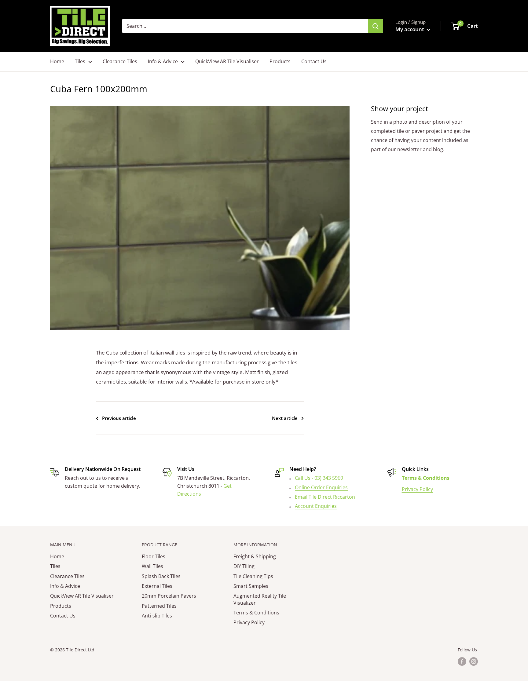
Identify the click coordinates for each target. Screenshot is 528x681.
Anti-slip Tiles (157, 615)
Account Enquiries (316, 506)
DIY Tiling (244, 566)
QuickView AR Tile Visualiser (227, 61)
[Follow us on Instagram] (473, 661)
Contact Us (314, 61)
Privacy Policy (417, 489)
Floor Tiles (153, 556)
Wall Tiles (152, 566)
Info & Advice (163, 61)
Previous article (119, 418)
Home (57, 61)
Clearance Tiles (120, 61)
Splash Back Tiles (161, 576)
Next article (285, 418)
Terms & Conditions (256, 612)
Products (280, 61)
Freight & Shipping (254, 556)
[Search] (375, 26)
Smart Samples (250, 586)
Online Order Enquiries (321, 487)
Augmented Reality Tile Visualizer (259, 599)
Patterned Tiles (159, 606)
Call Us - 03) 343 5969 (319, 478)
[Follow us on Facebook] (462, 661)
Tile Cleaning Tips (253, 576)
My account (410, 29)
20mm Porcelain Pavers (169, 595)
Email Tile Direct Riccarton (325, 496)
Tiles (80, 61)
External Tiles (157, 586)
